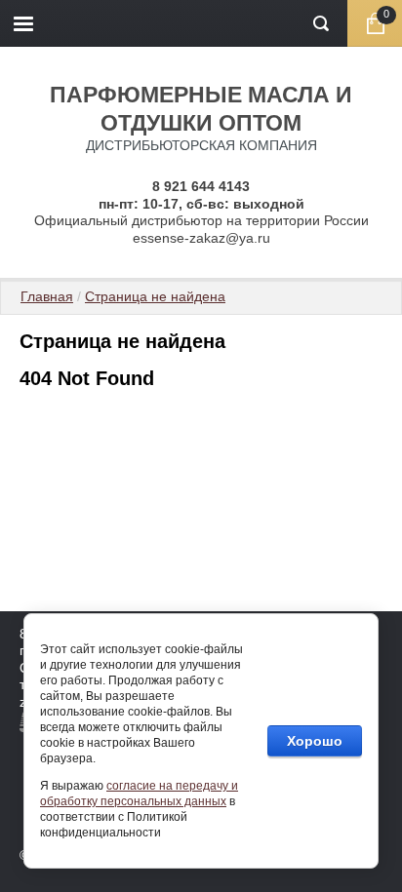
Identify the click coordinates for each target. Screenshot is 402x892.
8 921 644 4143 (201, 186)
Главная (46, 296)
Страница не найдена (155, 296)
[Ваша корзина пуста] (374, 23)
